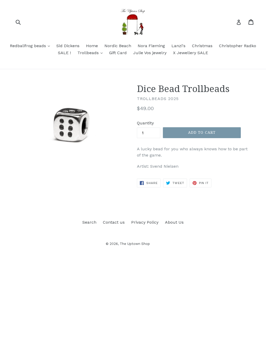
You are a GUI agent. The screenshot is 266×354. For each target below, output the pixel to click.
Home (92, 45)
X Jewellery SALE (190, 52)
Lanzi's (178, 45)
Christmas (202, 45)
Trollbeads (91, 52)
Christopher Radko (237, 45)
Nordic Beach (117, 45)
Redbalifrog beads (31, 45)
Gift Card (118, 52)
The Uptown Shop (135, 244)
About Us (174, 222)
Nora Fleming (151, 45)
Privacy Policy (144, 222)
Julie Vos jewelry (150, 52)
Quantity (145, 123)
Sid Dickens (67, 45)
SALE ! (64, 52)
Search (89, 222)
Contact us (114, 222)
